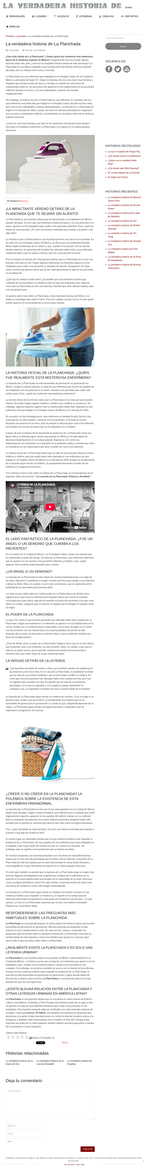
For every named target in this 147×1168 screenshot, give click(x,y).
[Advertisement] (126, 298)
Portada (10, 36)
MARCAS (14, 26)
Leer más (80, 1164)
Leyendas (21, 36)
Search (123, 46)
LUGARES (41, 16)
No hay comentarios (35, 50)
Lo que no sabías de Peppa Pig (124, 151)
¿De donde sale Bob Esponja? (123, 168)
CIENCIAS (108, 16)
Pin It (64, 1042)
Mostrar (23, 201)
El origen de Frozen (118, 177)
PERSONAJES (16, 16)
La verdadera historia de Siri (122, 221)
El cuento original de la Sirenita (124, 173)
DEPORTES (131, 16)
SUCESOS (63, 16)
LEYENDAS (85, 16)
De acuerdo (69, 1164)
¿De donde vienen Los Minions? (124, 156)
